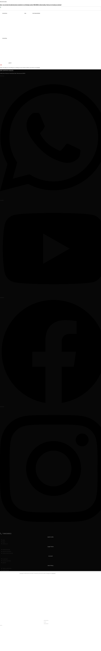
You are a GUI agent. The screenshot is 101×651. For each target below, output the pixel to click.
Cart (33, 13)
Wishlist (38, 13)
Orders (35, 13)
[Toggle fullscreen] (45, 620)
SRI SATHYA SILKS (3, 1)
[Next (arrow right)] (1, 625)
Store (6, 13)
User (25, 13)
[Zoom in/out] (44, 620)
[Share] (46, 620)
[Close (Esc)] (47, 620)
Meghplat (53, 573)
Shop (6, 38)
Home (3, 13)
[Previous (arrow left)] (0, 625)
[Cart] (0, 66)
